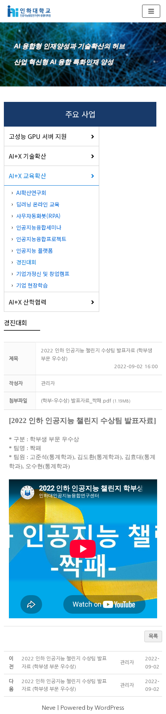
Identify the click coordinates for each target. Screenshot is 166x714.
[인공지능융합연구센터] (29, 11)
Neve (49, 708)
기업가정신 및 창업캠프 (42, 273)
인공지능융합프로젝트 (41, 239)
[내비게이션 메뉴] (151, 11)
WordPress (109, 708)
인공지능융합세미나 (38, 227)
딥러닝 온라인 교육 (37, 204)
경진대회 (26, 262)
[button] (48, 383)
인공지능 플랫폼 (34, 250)
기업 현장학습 (32, 285)
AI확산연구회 (31, 192)
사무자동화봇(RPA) (38, 216)
